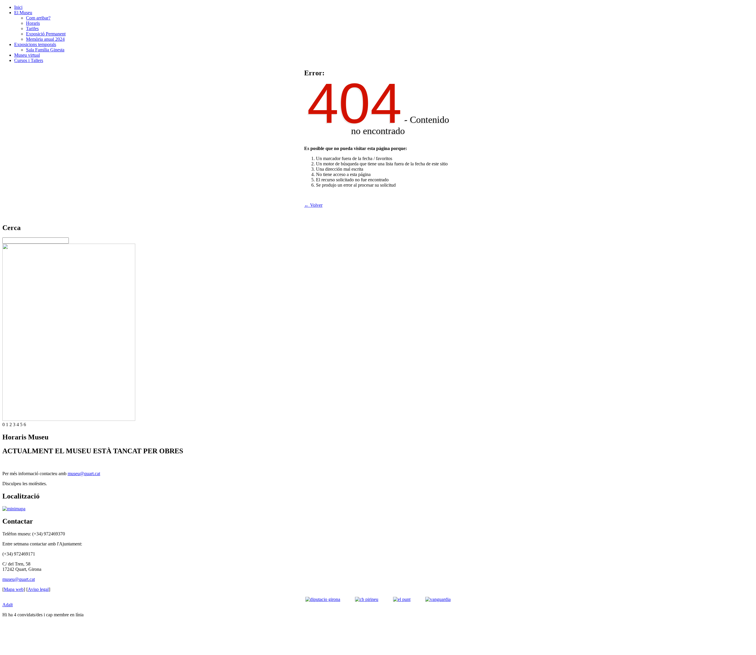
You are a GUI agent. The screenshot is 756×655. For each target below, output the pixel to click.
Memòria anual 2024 (45, 39)
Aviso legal (38, 589)
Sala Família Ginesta (45, 49)
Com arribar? (38, 17)
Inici (18, 7)
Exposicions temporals (35, 44)
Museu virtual (27, 55)
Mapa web (14, 589)
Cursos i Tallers (28, 60)
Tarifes (32, 28)
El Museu (23, 12)
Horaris (33, 23)
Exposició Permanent (46, 33)
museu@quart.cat (84, 473)
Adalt (7, 604)
